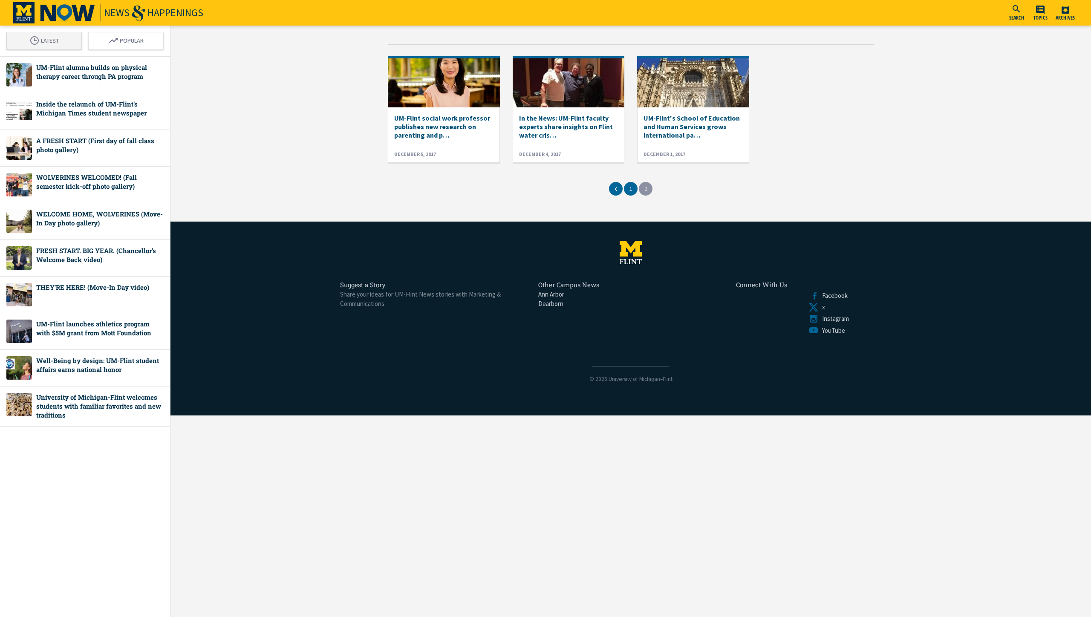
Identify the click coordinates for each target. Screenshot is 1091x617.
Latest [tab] (46, 39)
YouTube (832, 330)
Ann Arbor (551, 294)
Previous (616, 189)
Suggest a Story (363, 284)
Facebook (833, 295)
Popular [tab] (128, 39)
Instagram (834, 318)
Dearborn (550, 304)
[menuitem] (1016, 13)
